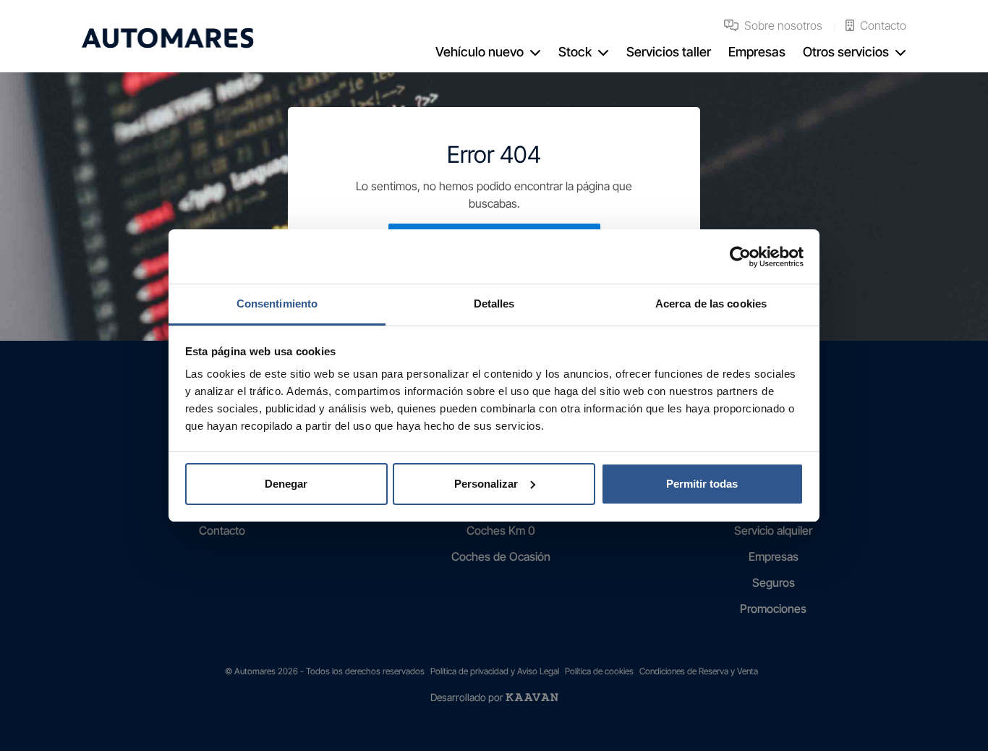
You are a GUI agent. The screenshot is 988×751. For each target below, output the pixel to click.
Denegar (286, 484)
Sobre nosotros (783, 25)
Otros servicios (846, 51)
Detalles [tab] (494, 303)
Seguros (773, 582)
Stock (575, 51)
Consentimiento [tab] (277, 303)
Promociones (773, 608)
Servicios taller (668, 51)
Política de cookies (599, 671)
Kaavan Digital (532, 697)
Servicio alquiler (773, 530)
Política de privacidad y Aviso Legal (494, 671)
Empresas (756, 51)
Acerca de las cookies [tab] (711, 303)
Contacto (883, 25)
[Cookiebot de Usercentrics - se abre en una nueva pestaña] (740, 257)
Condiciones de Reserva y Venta (698, 671)
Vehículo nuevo (479, 51)
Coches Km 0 (501, 530)
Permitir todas (702, 484)
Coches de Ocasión (500, 556)
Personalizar (486, 484)
